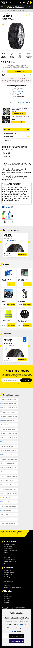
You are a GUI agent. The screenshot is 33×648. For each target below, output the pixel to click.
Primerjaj (30, 15)
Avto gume (3, 10)
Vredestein (8, 472)
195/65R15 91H (8, 238)
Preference (17, 631)
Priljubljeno (7, 598)
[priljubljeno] (18, 2)
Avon (7, 480)
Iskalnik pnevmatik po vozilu (12, 561)
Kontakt (6, 602)
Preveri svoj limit (11, 81)
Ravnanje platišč (8, 581)
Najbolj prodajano (9, 572)
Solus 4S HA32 (8, 342)
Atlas (6, 497)
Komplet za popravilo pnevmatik (24, 280)
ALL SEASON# (14, 10)
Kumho (8, 463)
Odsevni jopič (6, 320)
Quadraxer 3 (7, 237)
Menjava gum (8, 574)
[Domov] (15, 7)
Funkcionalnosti (13, 624)
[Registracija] (24, 2)
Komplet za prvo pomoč (6, 280)
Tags (5, 583)
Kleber (7, 235)
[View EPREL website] (7, 214)
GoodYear (8, 400)
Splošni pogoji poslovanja (11, 550)
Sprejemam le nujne (16, 636)
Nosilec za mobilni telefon (7, 300)
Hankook (8, 477)
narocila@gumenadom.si (6, 3)
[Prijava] (27, 2)
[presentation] (1, 242)
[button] (8, 257)
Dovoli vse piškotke (16, 641)
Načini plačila (8, 546)
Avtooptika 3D (8, 579)
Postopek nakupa (9, 555)
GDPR (6, 553)
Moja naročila (8, 596)
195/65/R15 (20, 91)
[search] (31, 2)
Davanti (9, 506)
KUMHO (8, 340)
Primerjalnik (7, 600)
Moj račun (7, 594)
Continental (8, 408)
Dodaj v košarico (19, 71)
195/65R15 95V (21, 10)
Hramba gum (7, 577)
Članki (6, 563)
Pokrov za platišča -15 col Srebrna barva (19, 109)
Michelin (9, 450)
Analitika (24, 624)
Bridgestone (9, 403)
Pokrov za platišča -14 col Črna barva (24, 321)
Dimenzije (7, 557)
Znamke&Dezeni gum (10, 559)
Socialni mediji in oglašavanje (17, 628)
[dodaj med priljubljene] (26, 15)
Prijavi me (26, 380)
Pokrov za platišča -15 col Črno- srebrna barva (20, 117)
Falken (8, 429)
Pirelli (8, 412)
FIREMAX (6, 510)
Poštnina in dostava (9, 544)
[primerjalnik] (21, 2)
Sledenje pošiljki (8, 548)
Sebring (8, 10)
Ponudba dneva (8, 570)
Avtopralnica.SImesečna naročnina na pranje (12, 586)
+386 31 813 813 (6, 2)
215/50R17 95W (8, 343)
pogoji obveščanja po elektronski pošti (21, 383)
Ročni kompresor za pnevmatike (24, 300)
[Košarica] (30, 7)
